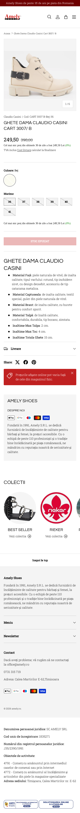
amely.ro (16, 708)
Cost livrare (24, 150)
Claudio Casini (12, 116)
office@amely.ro (18, 664)
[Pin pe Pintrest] (34, 362)
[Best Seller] (20, 508)
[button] (66, 17)
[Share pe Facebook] (26, 362)
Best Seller (20, 530)
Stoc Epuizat (40, 241)
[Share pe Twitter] (17, 362)
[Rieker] (56, 508)
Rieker (56, 530)
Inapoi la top (40, 560)
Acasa (7, 33)
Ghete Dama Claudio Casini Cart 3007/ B (35, 33)
